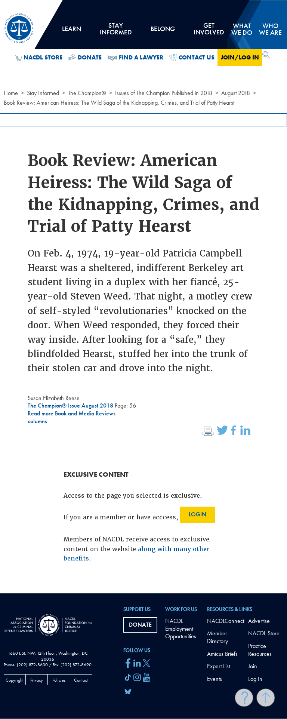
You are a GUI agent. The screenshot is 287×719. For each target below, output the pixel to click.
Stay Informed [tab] (116, 31)
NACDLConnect (225, 621)
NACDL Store (43, 57)
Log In (255, 679)
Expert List (218, 666)
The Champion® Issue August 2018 (71, 405)
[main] (143, 296)
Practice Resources (260, 650)
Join (252, 666)
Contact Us (197, 57)
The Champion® (87, 93)
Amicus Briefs (222, 654)
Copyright (15, 680)
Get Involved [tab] (209, 31)
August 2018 (235, 93)
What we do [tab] (241, 29)
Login (197, 514)
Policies (58, 680)
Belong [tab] (162, 31)
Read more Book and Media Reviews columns (71, 417)
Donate (90, 57)
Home (11, 93)
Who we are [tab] (270, 29)
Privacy (36, 680)
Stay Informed (43, 93)
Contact (81, 680)
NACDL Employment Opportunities (180, 628)
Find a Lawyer (141, 57)
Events (214, 679)
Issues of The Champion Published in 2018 (163, 93)
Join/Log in (239, 57)
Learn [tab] (71, 31)
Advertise (259, 621)
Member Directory (217, 637)
